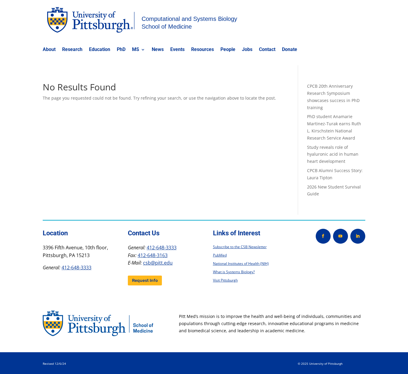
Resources (202, 49)
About (49, 49)
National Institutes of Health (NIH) (241, 263)
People (227, 49)
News (158, 49)
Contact (267, 49)
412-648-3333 (76, 267)
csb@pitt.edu (158, 262)
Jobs (247, 49)
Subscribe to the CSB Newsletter (240, 246)
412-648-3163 (153, 255)
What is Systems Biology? (234, 271)
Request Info (145, 280)
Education (99, 49)
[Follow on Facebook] (323, 236)
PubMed (220, 255)
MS (135, 49)
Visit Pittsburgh (225, 280)
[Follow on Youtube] (340, 236)
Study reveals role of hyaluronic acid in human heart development (332, 154)
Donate (289, 49)
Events (177, 49)
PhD (121, 49)
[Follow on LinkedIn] (357, 236)
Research (72, 49)
